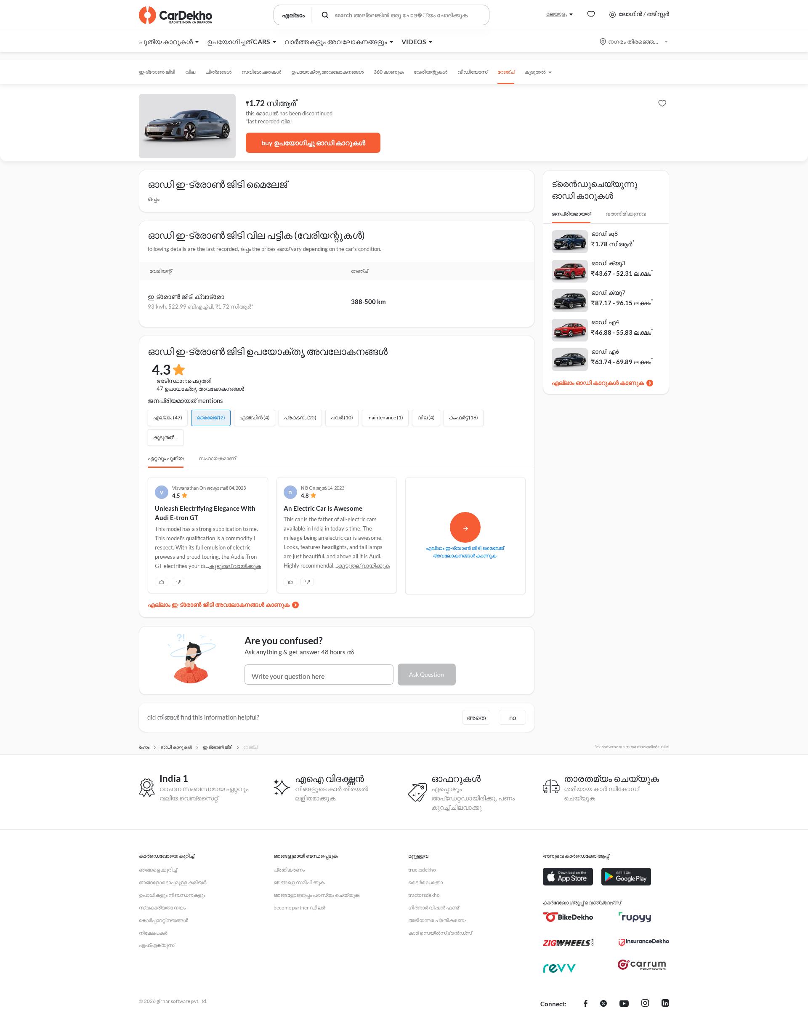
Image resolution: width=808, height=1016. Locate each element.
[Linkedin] (665, 1004)
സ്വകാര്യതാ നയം (162, 907)
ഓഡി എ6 (605, 351)
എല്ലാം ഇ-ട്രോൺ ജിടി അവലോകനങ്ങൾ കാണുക (219, 604)
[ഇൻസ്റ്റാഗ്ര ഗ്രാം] (645, 1004)
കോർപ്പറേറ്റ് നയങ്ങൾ (163, 920)
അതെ (476, 717)
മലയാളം (556, 14)
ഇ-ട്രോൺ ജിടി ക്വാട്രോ (186, 296)
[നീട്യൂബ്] (624, 1004)
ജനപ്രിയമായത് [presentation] (571, 214)
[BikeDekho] (568, 917)
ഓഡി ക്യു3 (608, 263)
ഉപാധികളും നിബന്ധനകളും (172, 895)
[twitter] (603, 1004)
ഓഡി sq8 (604, 233)
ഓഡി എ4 (605, 321)
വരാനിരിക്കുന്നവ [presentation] (626, 214)
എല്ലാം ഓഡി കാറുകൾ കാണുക (598, 382)
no (512, 717)
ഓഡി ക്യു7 (608, 292)
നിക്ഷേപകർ (153, 933)
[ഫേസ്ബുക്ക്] (585, 1004)
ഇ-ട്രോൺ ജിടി (157, 72)
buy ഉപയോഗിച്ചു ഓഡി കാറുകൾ (313, 143)
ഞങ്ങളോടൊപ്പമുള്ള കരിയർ (172, 882)
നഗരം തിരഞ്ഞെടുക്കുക (634, 41)
